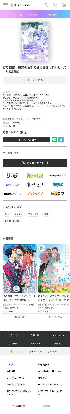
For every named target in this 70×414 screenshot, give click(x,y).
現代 (7, 213)
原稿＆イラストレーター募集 (50, 393)
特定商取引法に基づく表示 (50, 371)
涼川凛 (11, 119)
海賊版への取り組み (16, 384)
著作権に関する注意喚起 (49, 384)
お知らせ (58, 343)
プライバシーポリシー (17, 377)
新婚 (46, 213)
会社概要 (11, 371)
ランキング (35, 343)
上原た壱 (30, 304)
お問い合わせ (44, 364)
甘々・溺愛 (33, 213)
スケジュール (35, 14)
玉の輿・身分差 (12, 220)
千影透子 (36, 119)
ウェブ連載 (52, 14)
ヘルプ (10, 364)
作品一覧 (18, 14)
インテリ (18, 213)
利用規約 (42, 377)
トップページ (12, 335)
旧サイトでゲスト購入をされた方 (19, 393)
